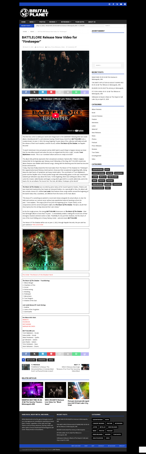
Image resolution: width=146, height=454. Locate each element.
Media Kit (122, 446)
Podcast (94, 142)
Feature (94, 119)
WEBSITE (26, 320)
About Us (91, 22)
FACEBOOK (26, 322)
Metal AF (95, 129)
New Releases (96, 132)
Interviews (65, 22)
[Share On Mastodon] (85, 92)
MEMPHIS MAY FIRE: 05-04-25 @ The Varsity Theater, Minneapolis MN (32, 402)
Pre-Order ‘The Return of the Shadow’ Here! (38, 275)
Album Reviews (97, 109)
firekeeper (41, 360)
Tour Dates (79, 22)
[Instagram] (109, 4)
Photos (42, 22)
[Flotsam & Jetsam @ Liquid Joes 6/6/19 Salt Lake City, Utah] (78, 390)
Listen (94, 126)
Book (93, 113)
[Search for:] (114, 26)
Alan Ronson (40, 47)
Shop (86, 446)
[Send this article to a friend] (59, 92)
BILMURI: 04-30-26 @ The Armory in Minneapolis (107, 88)
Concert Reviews (97, 116)
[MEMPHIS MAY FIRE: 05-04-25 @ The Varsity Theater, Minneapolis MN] (32, 390)
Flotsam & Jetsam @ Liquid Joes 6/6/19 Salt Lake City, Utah (78, 403)
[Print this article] (68, 92)
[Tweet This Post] (34, 92)
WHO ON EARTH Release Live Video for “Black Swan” (54, 402)
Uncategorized (96, 156)
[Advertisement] (92, 12)
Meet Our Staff (76, 446)
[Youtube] (121, 4)
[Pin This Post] (51, 92)
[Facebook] (113, 4)
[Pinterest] (125, 4)
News (32, 22)
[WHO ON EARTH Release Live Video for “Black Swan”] (55, 390)
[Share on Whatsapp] (76, 92)
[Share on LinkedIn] (43, 92)
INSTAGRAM (27, 324)
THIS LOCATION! (37, 225)
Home (23, 22)
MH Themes (56, 449)
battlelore (31, 360)
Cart (92, 446)
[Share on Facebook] (26, 92)
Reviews (52, 22)
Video (63, 47)
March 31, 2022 (29, 47)
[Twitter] (117, 4)
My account (111, 446)
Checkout (101, 446)
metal (51, 360)
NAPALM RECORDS (29, 326)
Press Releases (56, 47)
